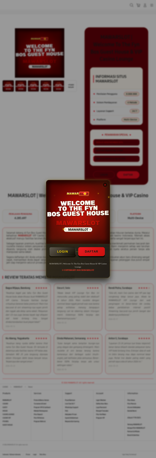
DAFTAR (91, 251)
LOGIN (62, 251)
